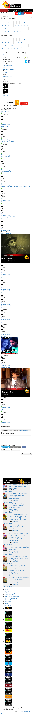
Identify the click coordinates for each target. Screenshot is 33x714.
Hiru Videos (8, 601)
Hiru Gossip (8, 600)
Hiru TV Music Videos (11, 598)
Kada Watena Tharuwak (7, 141)
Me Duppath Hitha (6, 291)
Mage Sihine (4, 126)
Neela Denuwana (5, 111)
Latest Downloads (10, 594)
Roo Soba (3, 202)
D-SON (5, 72)
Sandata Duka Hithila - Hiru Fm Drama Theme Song (15, 187)
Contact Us (8, 605)
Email (12, 449)
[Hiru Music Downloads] (11, 4)
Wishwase (4, 321)
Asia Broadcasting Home (12, 593)
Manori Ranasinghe (8, 76)
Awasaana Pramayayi (7, 276)
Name (3, 449)
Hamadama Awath (6, 306)
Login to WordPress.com (15, 447)
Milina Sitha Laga (5, 156)
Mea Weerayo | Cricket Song (9, 217)
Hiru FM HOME (9, 591)
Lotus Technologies (25, 711)
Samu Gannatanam (8, 65)
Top (1, 713)
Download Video (7, 491)
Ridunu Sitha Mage (6, 233)
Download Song (5, 125)
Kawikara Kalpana (6, 171)
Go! (30, 16)
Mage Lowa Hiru (5, 367)
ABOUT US (8, 603)
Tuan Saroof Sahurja (8, 69)
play (25, 57)
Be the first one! (24, 430)
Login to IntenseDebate (5, 447)
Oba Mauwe (4, 336)
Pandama (3, 409)
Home (6, 589)
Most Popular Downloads (12, 596)
